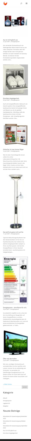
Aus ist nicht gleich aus (10, 40)
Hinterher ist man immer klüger (13, 149)
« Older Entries (7, 384)
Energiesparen (15, 41)
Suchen (25, 387)
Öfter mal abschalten (10, 359)
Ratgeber (5, 406)
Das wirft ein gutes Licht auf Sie (13, 232)
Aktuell (5, 398)
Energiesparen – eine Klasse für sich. (15, 308)
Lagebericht (6, 403)
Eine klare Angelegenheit (11, 98)
